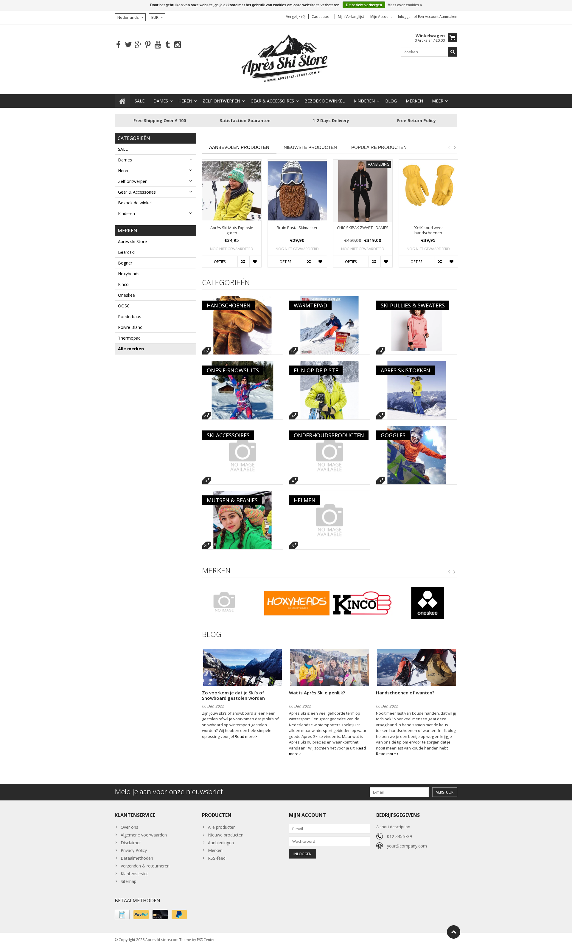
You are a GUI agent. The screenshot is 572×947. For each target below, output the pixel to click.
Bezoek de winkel (324, 101)
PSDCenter (206, 939)
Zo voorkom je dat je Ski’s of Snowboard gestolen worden (233, 695)
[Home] (122, 101)
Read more (245, 736)
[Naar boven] (453, 932)
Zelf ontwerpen (221, 101)
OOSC (124, 306)
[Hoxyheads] (296, 603)
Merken (414, 101)
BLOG (391, 101)
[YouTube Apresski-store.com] (157, 45)
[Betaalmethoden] (122, 914)
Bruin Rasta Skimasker (297, 227)
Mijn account (381, 16)
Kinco (123, 284)
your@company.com (407, 846)
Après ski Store (132, 241)
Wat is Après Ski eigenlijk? (317, 693)
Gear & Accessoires (272, 101)
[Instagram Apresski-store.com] (177, 45)
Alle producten (222, 827)
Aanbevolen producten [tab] (239, 147)
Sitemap (128, 881)
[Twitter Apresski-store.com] (128, 45)
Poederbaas (129, 316)
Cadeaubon (322, 16)
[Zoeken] (452, 52)
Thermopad (129, 338)
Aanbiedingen (221, 842)
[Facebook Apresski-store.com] (118, 45)
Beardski (126, 252)
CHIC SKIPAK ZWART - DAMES (362, 227)
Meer (437, 101)
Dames (160, 101)
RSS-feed (217, 858)
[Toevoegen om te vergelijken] (243, 261)
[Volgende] (454, 572)
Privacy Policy (134, 850)
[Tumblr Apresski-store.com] (167, 45)
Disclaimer (131, 842)
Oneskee (126, 295)
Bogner (125, 263)
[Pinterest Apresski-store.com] (148, 45)
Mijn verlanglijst (351, 16)
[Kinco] (362, 603)
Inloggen (406, 16)
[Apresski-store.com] (286, 59)
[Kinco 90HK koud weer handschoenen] (428, 191)
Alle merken (131, 349)
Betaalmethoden (137, 858)
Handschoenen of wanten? (405, 693)
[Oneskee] (427, 603)
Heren (185, 101)
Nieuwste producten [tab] (310, 147)
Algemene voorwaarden (144, 835)
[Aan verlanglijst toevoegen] (255, 261)
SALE (139, 101)
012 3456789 (399, 836)
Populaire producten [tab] (379, 147)
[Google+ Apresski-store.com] (138, 45)
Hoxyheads (128, 273)
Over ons (129, 827)
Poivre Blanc (130, 327)
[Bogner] (231, 602)
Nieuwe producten (225, 835)
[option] (232, 216)
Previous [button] (448, 147)
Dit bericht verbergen (364, 5)
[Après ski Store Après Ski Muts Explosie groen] (231, 191)
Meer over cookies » (405, 5)
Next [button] (454, 147)
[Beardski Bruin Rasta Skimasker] (297, 191)
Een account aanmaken (437, 16)
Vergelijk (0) (295, 16)
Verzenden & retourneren (145, 866)
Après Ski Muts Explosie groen (231, 230)
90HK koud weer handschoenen (428, 230)
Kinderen (364, 101)
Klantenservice (135, 873)
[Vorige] (449, 572)
